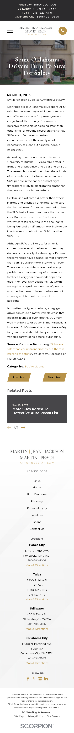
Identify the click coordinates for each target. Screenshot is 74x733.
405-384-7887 (36, 624)
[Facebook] (28, 679)
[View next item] (23, 427)
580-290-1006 (37, 560)
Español (37, 522)
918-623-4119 (37, 594)
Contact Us (37, 528)
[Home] (35, 31)
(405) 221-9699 (48, 16)
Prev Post (19, 377)
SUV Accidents (34, 366)
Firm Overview (37, 494)
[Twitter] (34, 679)
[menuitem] (19, 716)
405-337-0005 (37, 471)
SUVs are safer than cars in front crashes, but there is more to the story (35, 349)
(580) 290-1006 (45, 4)
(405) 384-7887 (44, 8)
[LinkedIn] (46, 679)
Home (37, 487)
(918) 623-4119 (42, 12)
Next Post (54, 377)
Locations (37, 515)
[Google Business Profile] (40, 679)
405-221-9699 (37, 658)
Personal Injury (37, 508)
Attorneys (36, 501)
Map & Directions (37, 565)
